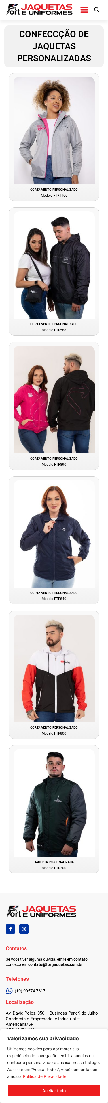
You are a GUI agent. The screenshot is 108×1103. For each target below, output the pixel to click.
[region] (54, 1066)
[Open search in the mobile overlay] (97, 9)
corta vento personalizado (54, 324)
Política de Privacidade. (45, 1076)
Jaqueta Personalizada (54, 862)
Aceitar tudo (54, 1090)
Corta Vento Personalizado (54, 190)
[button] (84, 9)
